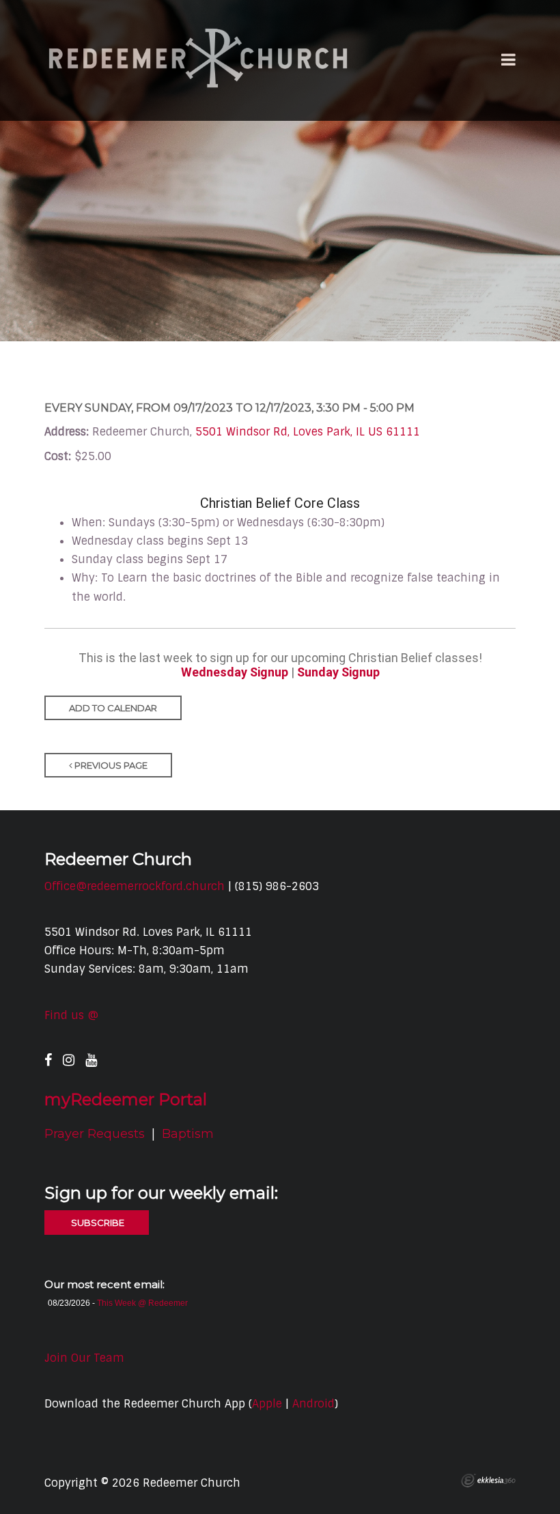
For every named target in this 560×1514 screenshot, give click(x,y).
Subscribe (96, 1222)
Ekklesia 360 (488, 1480)
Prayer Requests (94, 1133)
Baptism (188, 1133)
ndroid (317, 1404)
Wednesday (215, 672)
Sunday (319, 672)
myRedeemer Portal (125, 1099)
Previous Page (110, 765)
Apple (267, 1404)
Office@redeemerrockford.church (134, 886)
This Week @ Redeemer (142, 1303)
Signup (269, 672)
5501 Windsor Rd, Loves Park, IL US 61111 (307, 432)
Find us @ (71, 1015)
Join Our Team (84, 1358)
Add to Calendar (113, 707)
